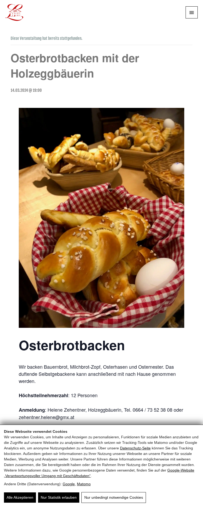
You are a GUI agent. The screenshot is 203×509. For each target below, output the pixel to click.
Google (69, 484)
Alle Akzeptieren (20, 497)
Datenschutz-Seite (135, 448)
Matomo (84, 484)
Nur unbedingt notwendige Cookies (113, 497)
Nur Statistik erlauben (59, 497)
